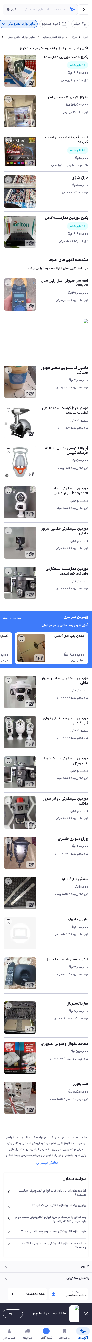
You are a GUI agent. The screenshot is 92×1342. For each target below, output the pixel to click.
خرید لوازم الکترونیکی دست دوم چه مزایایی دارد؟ (53, 1231)
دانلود (13, 1313)
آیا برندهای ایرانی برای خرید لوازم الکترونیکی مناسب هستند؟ (52, 1193)
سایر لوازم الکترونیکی (21, 37)
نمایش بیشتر (49, 1163)
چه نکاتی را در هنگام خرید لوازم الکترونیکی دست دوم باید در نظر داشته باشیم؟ (50, 1219)
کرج (74, 37)
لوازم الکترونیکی (53, 37)
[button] (10, 9)
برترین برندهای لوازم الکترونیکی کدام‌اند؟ (59, 1205)
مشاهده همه (12, 618)
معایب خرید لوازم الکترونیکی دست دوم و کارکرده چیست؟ (54, 1245)
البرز (85, 37)
